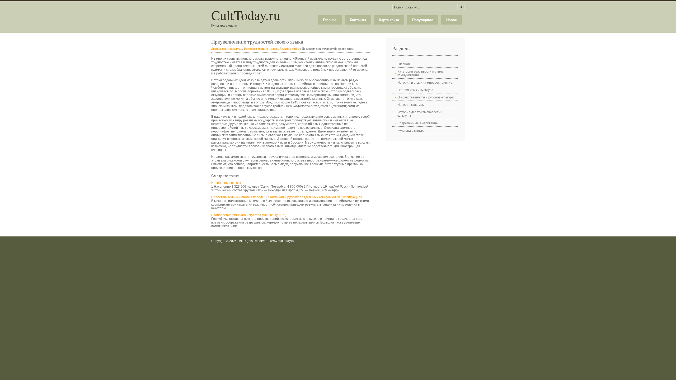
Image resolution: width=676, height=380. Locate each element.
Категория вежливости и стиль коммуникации (420, 73)
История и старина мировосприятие (424, 82)
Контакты (358, 20)
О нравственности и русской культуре (425, 97)
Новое (451, 20)
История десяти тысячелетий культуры (419, 114)
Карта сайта (389, 20)
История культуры (411, 105)
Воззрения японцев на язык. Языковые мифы (271, 48)
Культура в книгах (410, 130)
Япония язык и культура (226, 48)
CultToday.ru (245, 15)
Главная (330, 20)
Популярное (422, 20)
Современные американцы (417, 123)
